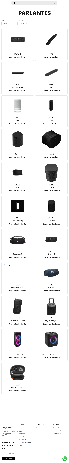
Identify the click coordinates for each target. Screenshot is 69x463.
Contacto (39, 428)
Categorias (56, 428)
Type (2, 20)
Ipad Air (21, 437)
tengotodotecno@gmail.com (12, 432)
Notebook (22, 439)
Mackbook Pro (24, 428)
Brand (21, 20)
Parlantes (22, 445)
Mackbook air (23, 431)
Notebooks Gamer (25, 442)
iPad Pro (22, 434)
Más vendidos (57, 431)
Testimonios (57, 434)
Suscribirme (8, 458)
